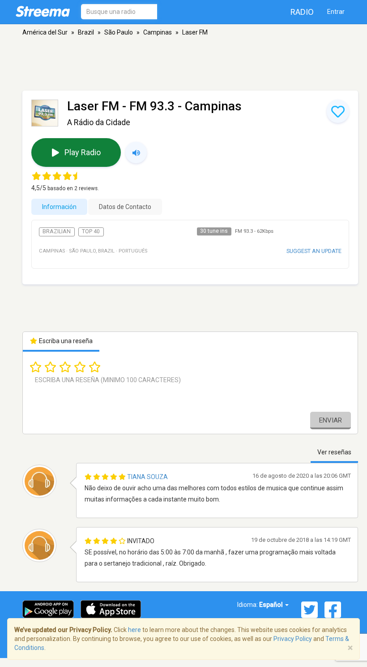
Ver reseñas (334, 452)
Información (59, 206)
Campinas (157, 32)
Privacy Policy (292, 638)
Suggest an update (313, 251)
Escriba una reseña (65, 340)
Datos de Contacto (125, 206)
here (134, 629)
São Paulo (118, 32)
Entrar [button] (336, 11)
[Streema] (43, 11)
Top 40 (91, 231)
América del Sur (45, 32)
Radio (302, 12)
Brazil (86, 32)
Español (271, 604)
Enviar (330, 420)
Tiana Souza (147, 476)
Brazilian (57, 231)
